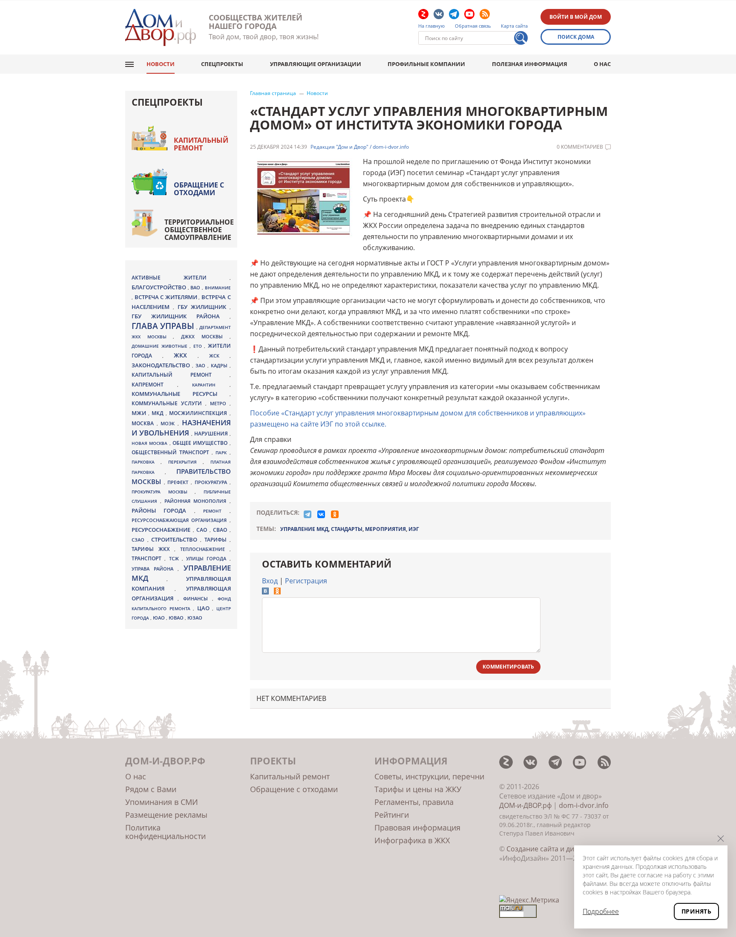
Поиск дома (576, 36)
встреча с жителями (167, 297)
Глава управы (164, 326)
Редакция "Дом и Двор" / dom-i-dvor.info (359, 147)
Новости (161, 64)
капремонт (154, 384)
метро (220, 403)
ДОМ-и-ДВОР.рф (525, 805)
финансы (197, 599)
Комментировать (508, 666)
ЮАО (159, 618)
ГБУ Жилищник (204, 307)
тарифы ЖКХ (153, 549)
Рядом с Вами (150, 789)
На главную (431, 26)
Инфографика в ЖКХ (412, 840)
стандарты (346, 529)
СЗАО (139, 540)
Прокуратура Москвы (163, 492)
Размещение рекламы (166, 815)
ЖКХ (186, 355)
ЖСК (219, 356)
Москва (144, 423)
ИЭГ (413, 529)
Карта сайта (514, 26)
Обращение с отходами (199, 188)
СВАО (221, 529)
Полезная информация (529, 64)
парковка (146, 462)
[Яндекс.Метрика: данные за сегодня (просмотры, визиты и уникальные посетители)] (529, 900)
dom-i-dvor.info (584, 805)
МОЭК (169, 423)
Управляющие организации (315, 64)
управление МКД (304, 529)
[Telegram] (307, 514)
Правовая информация (417, 827)
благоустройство (160, 287)
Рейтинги (391, 815)
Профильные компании (426, 64)
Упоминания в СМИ (161, 802)
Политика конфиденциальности (165, 831)
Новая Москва (151, 443)
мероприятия (385, 529)
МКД (159, 412)
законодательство (162, 365)
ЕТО (198, 346)
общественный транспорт (172, 452)
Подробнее (601, 911)
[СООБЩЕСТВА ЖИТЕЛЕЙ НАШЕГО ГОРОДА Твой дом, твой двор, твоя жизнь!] (160, 27)
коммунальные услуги (168, 403)
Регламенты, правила (414, 802)
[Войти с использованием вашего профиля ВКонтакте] (265, 592)
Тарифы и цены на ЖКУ (417, 789)
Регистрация (306, 580)
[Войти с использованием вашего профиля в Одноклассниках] (277, 592)
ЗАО (201, 365)
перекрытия (185, 462)
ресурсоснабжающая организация (181, 520)
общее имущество (201, 443)
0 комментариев (580, 147)
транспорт (148, 558)
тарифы (217, 539)
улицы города (208, 558)
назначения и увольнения (181, 428)
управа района (155, 568)
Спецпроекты (222, 64)
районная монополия (196, 501)
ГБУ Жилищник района (181, 316)
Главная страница (273, 93)
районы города (163, 510)
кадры (220, 365)
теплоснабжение (205, 549)
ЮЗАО (194, 618)
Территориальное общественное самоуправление (199, 229)
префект (179, 482)
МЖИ (140, 413)
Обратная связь (473, 26)
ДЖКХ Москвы (205, 336)
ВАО (196, 287)
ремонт (216, 511)
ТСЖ (175, 558)
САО (203, 530)
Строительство (175, 539)
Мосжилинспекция (199, 413)
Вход (270, 580)
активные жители (181, 277)
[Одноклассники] (335, 514)
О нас (602, 64)
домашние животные (161, 346)
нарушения (212, 433)
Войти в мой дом (575, 16)
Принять (696, 911)
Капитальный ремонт (201, 144)
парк (222, 453)
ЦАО (205, 608)
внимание (218, 288)
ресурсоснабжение (162, 529)
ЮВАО (177, 617)
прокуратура (212, 482)
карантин (210, 385)
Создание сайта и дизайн (548, 848)
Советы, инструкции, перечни (429, 776)
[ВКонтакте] (321, 514)
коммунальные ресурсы (181, 394)
